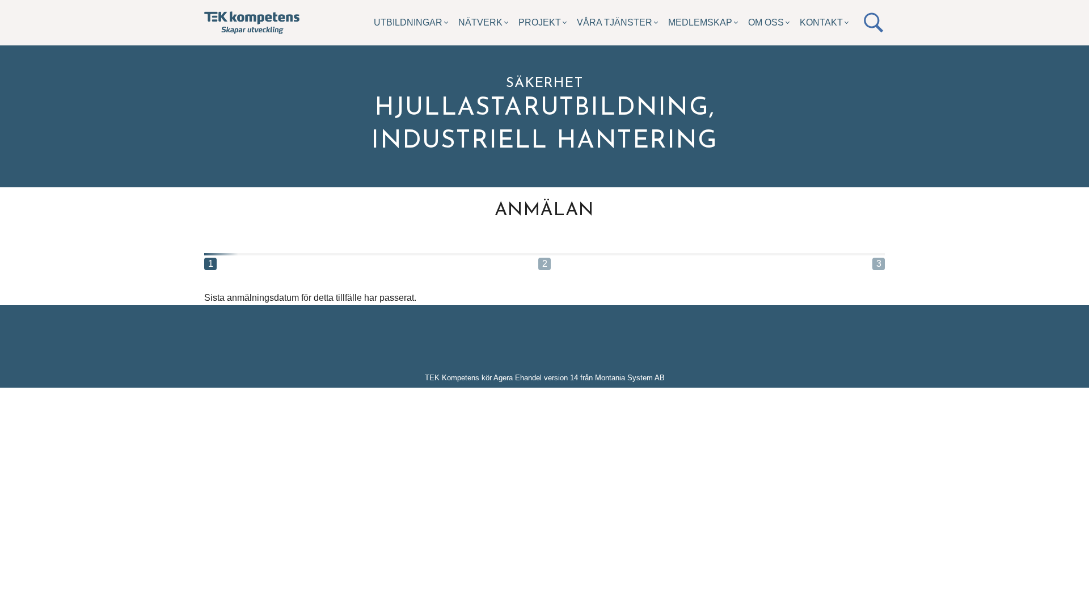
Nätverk (480, 22)
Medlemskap (700, 22)
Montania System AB (630, 377)
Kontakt (821, 22)
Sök (873, 22)
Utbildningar (408, 22)
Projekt (539, 22)
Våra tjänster (614, 22)
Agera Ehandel (517, 377)
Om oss (766, 22)
